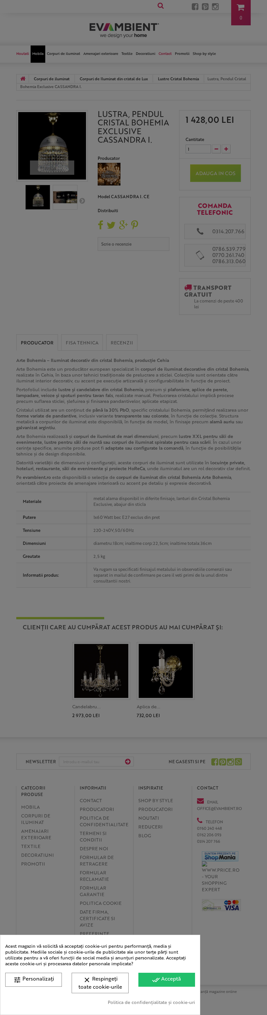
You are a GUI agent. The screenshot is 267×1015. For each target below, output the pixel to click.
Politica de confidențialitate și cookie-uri (151, 1002)
